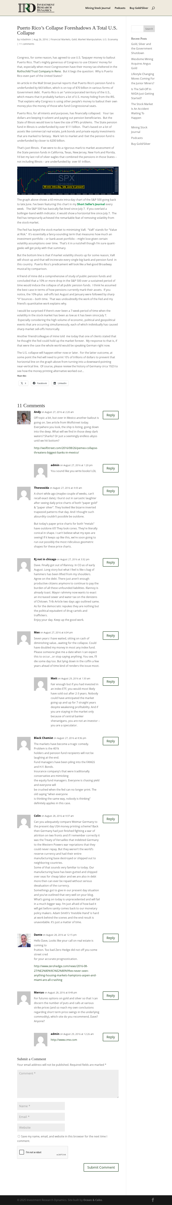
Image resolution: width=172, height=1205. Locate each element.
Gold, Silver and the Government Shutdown (141, 48)
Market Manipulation (90, 39)
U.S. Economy (110, 39)
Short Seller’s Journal (91, 204)
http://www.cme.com (64, 1040)
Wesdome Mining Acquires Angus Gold (142, 63)
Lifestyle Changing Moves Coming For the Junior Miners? (143, 78)
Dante (38, 935)
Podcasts (120, 8)
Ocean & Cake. (93, 1200)
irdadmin (25, 39)
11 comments (26, 43)
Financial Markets (60, 39)
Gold (74, 39)
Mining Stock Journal (97, 8)
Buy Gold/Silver (139, 8)
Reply (110, 415)
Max (37, 632)
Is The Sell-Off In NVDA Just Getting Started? (142, 93)
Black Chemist (43, 738)
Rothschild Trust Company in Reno (39, 71)
